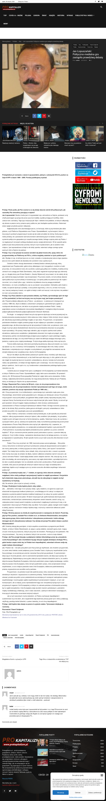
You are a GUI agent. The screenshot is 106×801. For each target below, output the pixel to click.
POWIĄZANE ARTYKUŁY (10, 123)
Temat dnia (90, 47)
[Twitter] (98, 1)
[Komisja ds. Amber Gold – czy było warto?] (42, 762)
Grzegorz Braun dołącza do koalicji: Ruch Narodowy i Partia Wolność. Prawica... (58, 741)
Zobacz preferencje (94, 792)
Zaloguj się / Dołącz (23, 1)
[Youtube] (102, 1)
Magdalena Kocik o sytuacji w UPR (14, 659)
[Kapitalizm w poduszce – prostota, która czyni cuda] (42, 752)
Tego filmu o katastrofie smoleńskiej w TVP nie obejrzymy (54, 660)
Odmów (77, 792)
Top (5, 15)
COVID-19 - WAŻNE (49, 140)
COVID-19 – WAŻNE (16, 15)
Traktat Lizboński (8, 637)
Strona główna (6, 41)
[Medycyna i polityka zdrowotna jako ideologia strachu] (53, 133)
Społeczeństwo (82, 47)
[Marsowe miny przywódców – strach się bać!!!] (73, 133)
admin (78, 60)
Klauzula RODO (7, 778)
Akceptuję (60, 792)
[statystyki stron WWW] (85, 255)
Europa (37, 15)
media (21, 635)
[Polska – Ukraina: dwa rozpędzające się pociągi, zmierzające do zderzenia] (32, 133)
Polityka (15, 41)
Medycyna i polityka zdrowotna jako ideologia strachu (51, 145)
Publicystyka (85, 44)
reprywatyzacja (55, 635)
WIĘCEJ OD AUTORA (27, 123)
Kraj (20, 41)
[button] (102, 775)
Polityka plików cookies (75, 797)
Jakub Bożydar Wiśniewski (9, 140)
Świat (44, 15)
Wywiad (70, 15)
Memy (6, 24)
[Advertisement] (53, 33)
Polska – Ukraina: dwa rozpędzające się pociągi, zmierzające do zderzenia (30, 145)
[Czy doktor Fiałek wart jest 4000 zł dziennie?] (94, 133)
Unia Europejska (19, 637)
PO (48, 635)
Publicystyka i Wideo (84, 15)
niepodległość (29, 635)
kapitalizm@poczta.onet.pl (10, 785)
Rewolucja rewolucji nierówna (11, 143)
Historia (60, 15)
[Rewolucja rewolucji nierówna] (11, 133)
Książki (52, 15)
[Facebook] (95, 1)
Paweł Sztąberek (94, 44)
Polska (28, 15)
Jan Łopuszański (13, 635)
